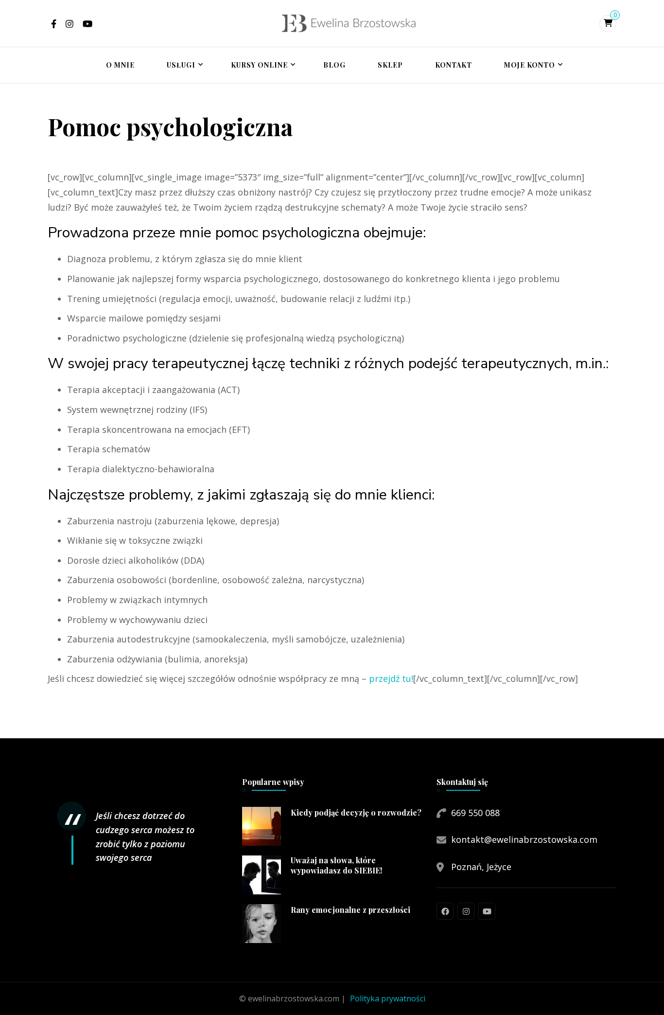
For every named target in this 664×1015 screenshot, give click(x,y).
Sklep (390, 65)
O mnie (120, 65)
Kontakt (453, 65)
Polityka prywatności (387, 998)
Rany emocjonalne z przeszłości (350, 910)
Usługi (181, 65)
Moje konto (529, 65)
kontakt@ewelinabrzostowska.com (524, 839)
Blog (334, 65)
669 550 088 (475, 813)
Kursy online (259, 65)
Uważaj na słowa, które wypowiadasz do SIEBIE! (336, 865)
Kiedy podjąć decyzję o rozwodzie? (356, 813)
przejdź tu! (391, 678)
